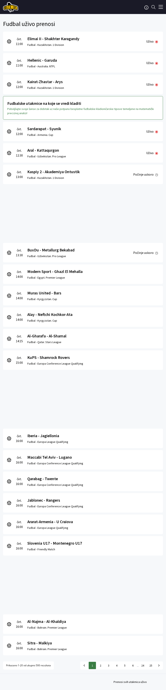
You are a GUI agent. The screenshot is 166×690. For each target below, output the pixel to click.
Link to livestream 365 (11, 7)
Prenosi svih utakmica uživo (130, 682)
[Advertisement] (83, 212)
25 (150, 665)
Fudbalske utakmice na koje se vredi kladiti (44, 103)
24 (142, 665)
